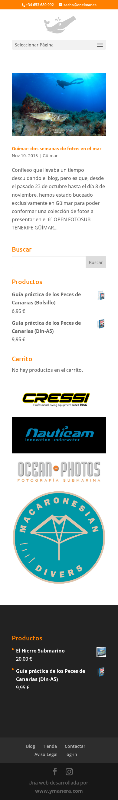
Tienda (50, 746)
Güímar (50, 155)
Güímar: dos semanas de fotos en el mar (56, 148)
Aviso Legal (45, 754)
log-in (71, 754)
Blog (30, 746)
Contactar (75, 746)
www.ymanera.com (59, 791)
